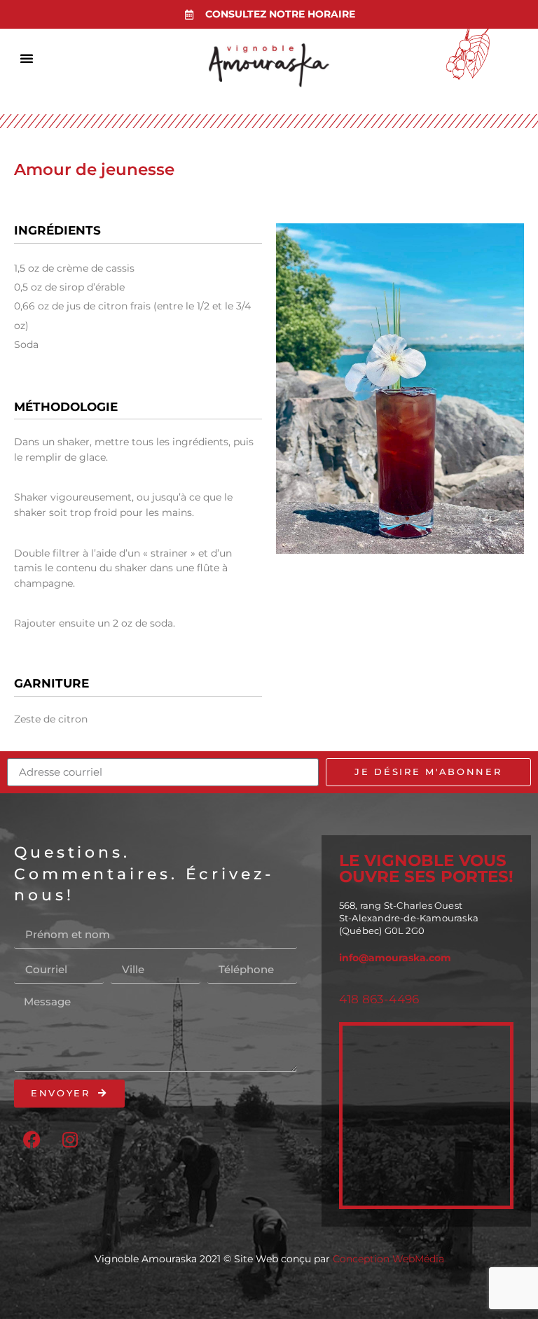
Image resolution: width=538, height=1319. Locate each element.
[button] (26, 58)
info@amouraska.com (395, 957)
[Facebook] (31, 1139)
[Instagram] (70, 1139)
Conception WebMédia (388, 1258)
